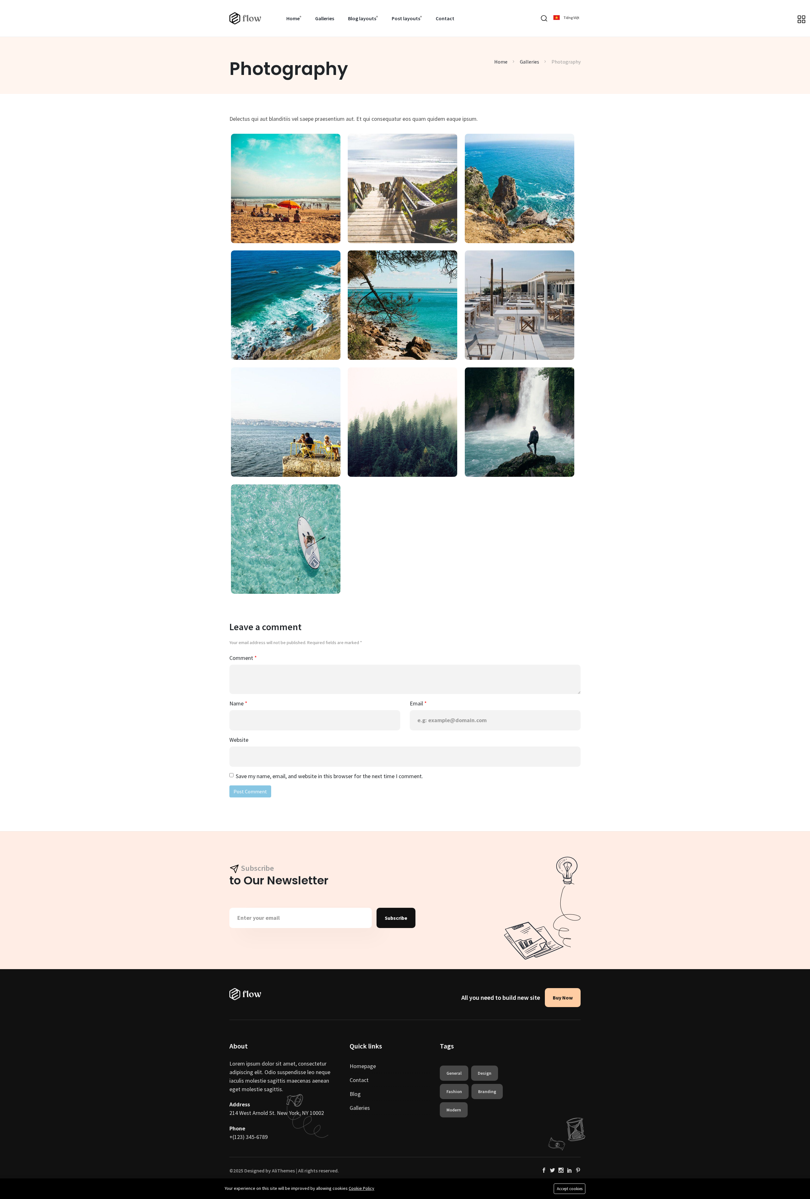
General (454, 1073)
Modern (453, 1110)
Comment (241, 657)
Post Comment (250, 791)
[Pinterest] (578, 1170)
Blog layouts (362, 18)
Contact (445, 18)
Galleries (324, 18)
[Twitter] (552, 1170)
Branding (487, 1091)
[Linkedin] (569, 1170)
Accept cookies (570, 1188)
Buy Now (563, 997)
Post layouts (406, 18)
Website (238, 739)
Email (417, 703)
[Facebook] (543, 1170)
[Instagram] (561, 1170)
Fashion (454, 1091)
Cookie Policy (361, 1188)
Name (237, 703)
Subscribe (396, 918)
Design (484, 1073)
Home (293, 18)
